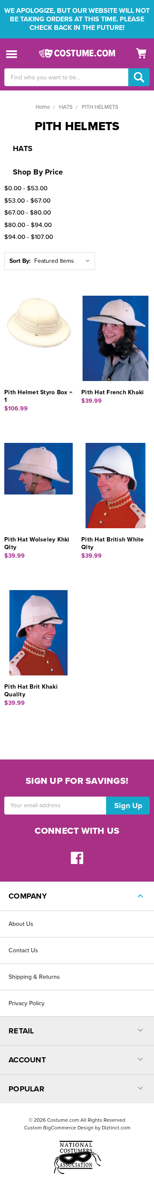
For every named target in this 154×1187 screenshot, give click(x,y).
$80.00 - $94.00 (28, 225)
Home (43, 107)
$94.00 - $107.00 (28, 237)
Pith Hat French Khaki (112, 392)
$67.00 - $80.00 (27, 212)
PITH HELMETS (100, 107)
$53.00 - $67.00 (27, 200)
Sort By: (20, 261)
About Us (21, 924)
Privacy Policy (26, 1003)
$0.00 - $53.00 (25, 188)
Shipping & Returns (34, 976)
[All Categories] (12, 53)
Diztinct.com (116, 1128)
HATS (66, 107)
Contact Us (23, 950)
